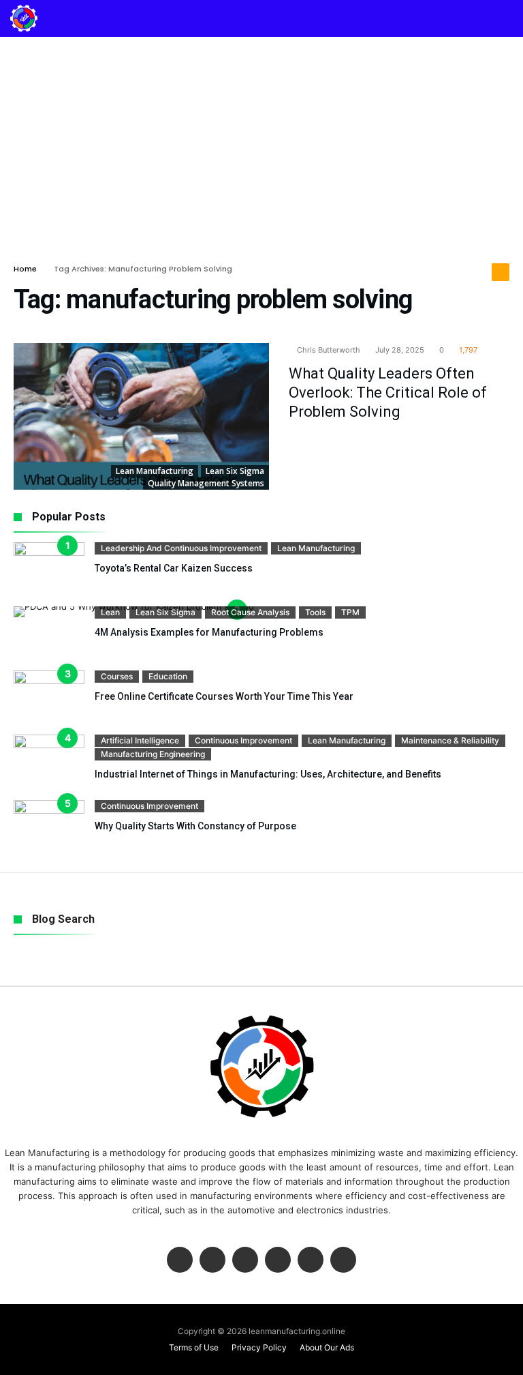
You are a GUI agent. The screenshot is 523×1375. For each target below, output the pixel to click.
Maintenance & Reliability (450, 740)
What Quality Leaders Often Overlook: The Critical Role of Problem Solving (388, 392)
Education (167, 676)
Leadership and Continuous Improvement (181, 548)
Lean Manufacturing (154, 471)
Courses (117, 676)
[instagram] (310, 1261)
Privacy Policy (259, 1347)
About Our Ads (327, 1347)
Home (25, 268)
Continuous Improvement (243, 740)
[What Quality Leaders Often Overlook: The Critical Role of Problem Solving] (141, 416)
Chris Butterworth (327, 350)
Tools (315, 612)
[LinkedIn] (245, 1261)
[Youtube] (278, 1261)
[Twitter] (212, 1261)
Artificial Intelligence (140, 740)
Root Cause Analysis (250, 612)
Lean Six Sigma (235, 471)
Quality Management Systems (206, 483)
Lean (110, 612)
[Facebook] (180, 1261)
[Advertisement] (261, 139)
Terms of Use (194, 1347)
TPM (350, 612)
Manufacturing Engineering (153, 754)
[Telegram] (343, 1261)
